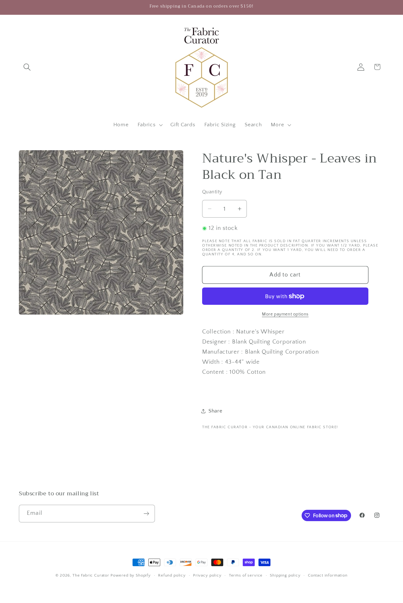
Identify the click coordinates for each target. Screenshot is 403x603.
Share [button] (215, 411)
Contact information (328, 575)
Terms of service (246, 575)
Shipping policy (285, 575)
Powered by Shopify (131, 575)
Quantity (212, 192)
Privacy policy (207, 575)
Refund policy (172, 575)
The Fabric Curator (90, 575)
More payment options (285, 314)
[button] (27, 67)
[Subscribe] (146, 513)
